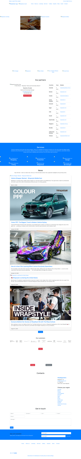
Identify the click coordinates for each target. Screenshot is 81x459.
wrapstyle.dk (63, 103)
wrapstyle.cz (62, 99)
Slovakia (59, 402)
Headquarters (62, 377)
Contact (66, 3)
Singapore (60, 401)
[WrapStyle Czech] (23, 3)
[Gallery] (40, 350)
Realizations (48, 365)
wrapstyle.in (62, 111)
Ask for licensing (27, 95)
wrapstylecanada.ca (64, 95)
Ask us (70, 1)
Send (12, 427)
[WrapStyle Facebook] (10, 453)
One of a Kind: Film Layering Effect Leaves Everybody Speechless (31, 266)
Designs (32, 365)
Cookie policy (43, 455)
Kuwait (59, 398)
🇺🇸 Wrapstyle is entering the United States (24, 278)
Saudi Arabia (60, 400)
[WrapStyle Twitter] (14, 453)
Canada (59, 392)
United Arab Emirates (62, 403)
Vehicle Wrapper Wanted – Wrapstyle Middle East (26, 178)
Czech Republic (61, 393)
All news (40, 331)
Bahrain (59, 390)
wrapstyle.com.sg (64, 123)
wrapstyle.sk (62, 127)
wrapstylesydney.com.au (65, 87)
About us (36, 3)
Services (46, 3)
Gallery (50, 3)
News (58, 3)
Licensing (41, 3)
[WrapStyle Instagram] (11, 453)
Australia (59, 389)
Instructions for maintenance (33, 455)
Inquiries (54, 3)
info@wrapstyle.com (62, 380)
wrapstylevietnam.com (65, 135)
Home (32, 3)
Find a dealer (18, 1)
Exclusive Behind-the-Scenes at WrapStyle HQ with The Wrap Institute (33, 322)
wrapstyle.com (63, 91)
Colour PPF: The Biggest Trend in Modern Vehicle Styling (29, 222)
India (59, 397)
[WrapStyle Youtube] (16, 453)
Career (62, 3)
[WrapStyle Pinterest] (13, 453)
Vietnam (59, 405)
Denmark (59, 394)
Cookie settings (50, 455)
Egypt (59, 396)
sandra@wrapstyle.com (27, 91)
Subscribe (68, 436)
